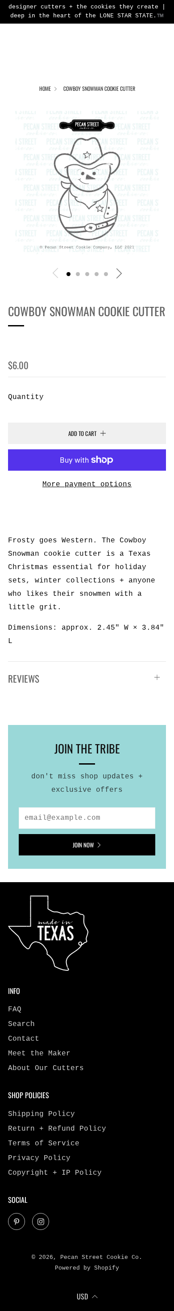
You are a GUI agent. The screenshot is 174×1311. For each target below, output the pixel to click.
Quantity (26, 397)
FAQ (14, 1010)
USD (82, 1296)
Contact (23, 1039)
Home (45, 88)
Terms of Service (43, 1144)
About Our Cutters (46, 1068)
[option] (87, 182)
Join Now (83, 844)
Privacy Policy (39, 1158)
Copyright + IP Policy (55, 1173)
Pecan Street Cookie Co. (74, 341)
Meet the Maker (39, 1054)
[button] (68, 274)
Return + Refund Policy (57, 1129)
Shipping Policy (41, 1114)
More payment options (87, 484)
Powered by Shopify (87, 1268)
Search (21, 1024)
